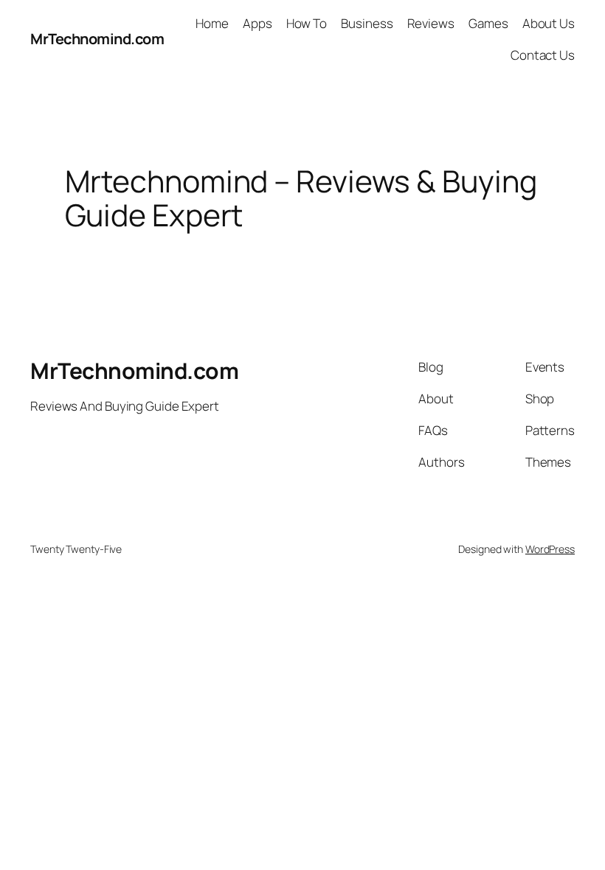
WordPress (550, 549)
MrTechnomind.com (97, 39)
